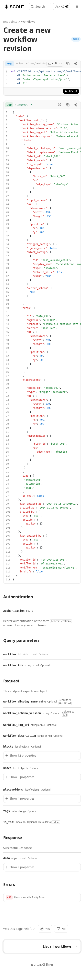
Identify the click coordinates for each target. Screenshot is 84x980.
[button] (42, 897)
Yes (47, 929)
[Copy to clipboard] (68, 63)
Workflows (28, 22)
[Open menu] (77, 6)
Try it (73, 91)
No (63, 929)
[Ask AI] (75, 64)
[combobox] (20, 105)
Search (40, 6)
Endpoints (10, 22)
